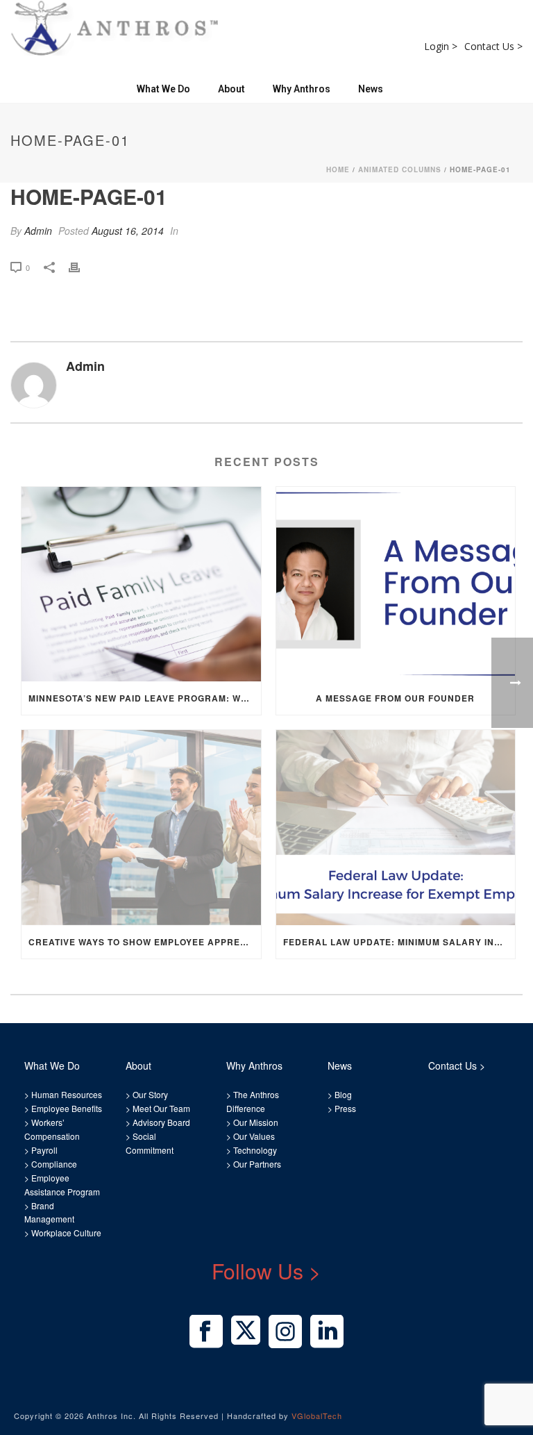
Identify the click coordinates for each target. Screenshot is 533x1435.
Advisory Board (161, 1122)
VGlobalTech (316, 1415)
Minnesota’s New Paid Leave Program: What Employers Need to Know (144, 698)
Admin (38, 231)
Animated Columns (399, 169)
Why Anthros (301, 88)
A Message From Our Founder (395, 698)
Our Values (254, 1136)
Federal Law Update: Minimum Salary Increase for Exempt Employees (399, 942)
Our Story (150, 1094)
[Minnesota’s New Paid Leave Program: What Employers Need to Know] (141, 584)
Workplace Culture (66, 1232)
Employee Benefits (66, 1108)
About (231, 88)
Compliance (54, 1164)
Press (345, 1108)
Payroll (44, 1150)
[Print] (81, 266)
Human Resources (66, 1094)
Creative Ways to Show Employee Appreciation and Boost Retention (144, 942)
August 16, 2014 (128, 231)
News (370, 88)
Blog (342, 1094)
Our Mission (255, 1122)
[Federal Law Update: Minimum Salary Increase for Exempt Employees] (396, 827)
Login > (440, 46)
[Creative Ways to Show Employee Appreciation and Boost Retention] (141, 827)
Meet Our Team (160, 1108)
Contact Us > (493, 46)
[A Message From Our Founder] (396, 584)
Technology (255, 1150)
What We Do (163, 88)
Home (338, 169)
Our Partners (256, 1164)
